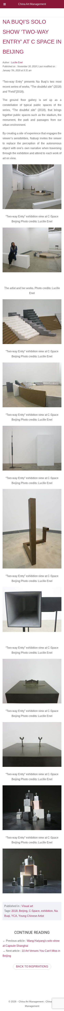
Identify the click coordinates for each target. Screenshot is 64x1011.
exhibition (47, 910)
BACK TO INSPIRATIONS (32, 966)
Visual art (27, 906)
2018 (14, 910)
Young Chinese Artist (31, 915)
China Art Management (32, 4)
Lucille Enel (17, 62)
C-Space (34, 910)
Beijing (23, 910)
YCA (14, 915)
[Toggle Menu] (4, 4)
